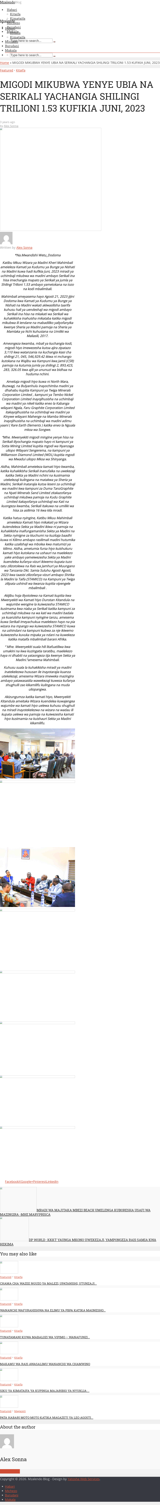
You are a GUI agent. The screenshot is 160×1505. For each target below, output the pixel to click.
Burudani (12, 46)
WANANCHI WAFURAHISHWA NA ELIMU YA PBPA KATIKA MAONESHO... (53, 1310)
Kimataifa (17, 37)
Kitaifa (15, 33)
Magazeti (20, 1411)
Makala (11, 50)
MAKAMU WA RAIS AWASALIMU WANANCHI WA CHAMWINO (45, 1364)
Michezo (11, 41)
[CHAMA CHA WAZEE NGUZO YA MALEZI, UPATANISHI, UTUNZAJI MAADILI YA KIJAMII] (9, 1272)
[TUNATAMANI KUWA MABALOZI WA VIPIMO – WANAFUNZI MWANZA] (9, 1326)
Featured (6, 70)
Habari (10, 28)
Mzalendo (7, 21)
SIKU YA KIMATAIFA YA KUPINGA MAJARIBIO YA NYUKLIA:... (44, 1391)
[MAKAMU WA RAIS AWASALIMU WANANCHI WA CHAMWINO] (9, 1353)
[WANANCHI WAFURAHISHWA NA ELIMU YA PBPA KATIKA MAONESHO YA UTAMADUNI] (9, 1299)
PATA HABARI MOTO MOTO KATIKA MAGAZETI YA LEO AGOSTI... (46, 1418)
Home (4, 62)
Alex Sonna (11, 126)
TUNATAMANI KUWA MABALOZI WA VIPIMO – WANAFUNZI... (45, 1337)
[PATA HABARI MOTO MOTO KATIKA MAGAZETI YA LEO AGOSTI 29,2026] (9, 1406)
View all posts (10, 1471)
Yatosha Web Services (84, 1479)
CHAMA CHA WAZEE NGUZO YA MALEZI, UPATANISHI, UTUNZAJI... (48, 1283)
